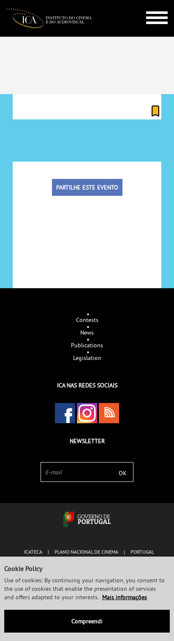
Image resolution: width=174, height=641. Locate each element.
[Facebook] (65, 413)
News (87, 332)
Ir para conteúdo (150, 3)
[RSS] (109, 413)
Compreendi (87, 621)
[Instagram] (87, 413)
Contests (87, 320)
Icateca (33, 552)
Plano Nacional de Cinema (86, 552)
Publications (87, 345)
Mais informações (124, 597)
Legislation (87, 358)
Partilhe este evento (87, 187)
